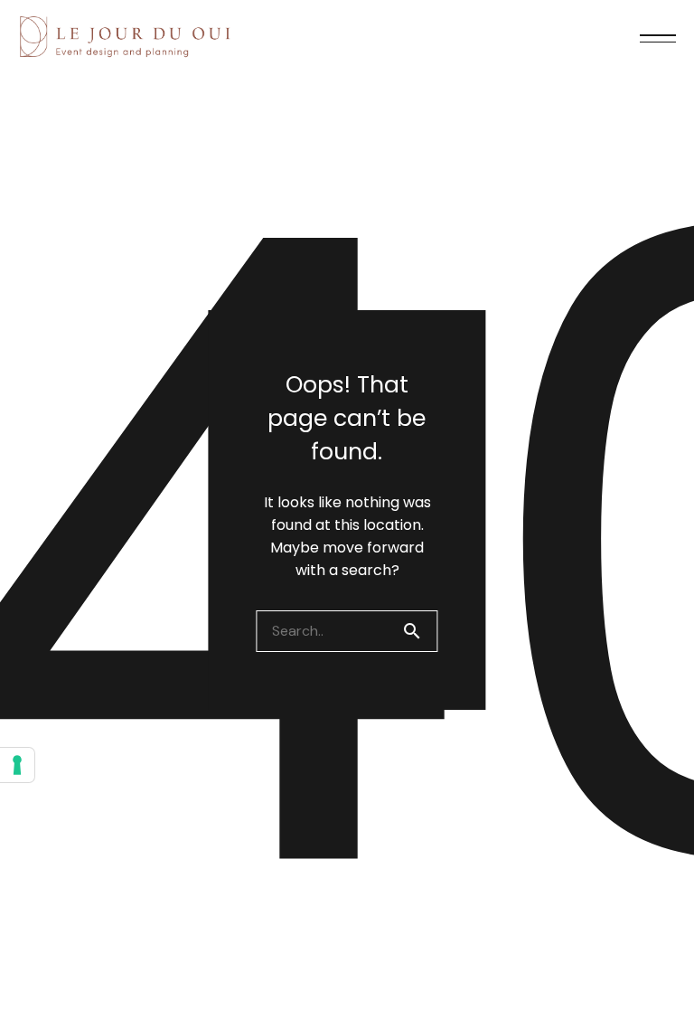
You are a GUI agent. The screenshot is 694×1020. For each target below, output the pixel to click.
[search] (419, 631)
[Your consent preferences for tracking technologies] (17, 765)
